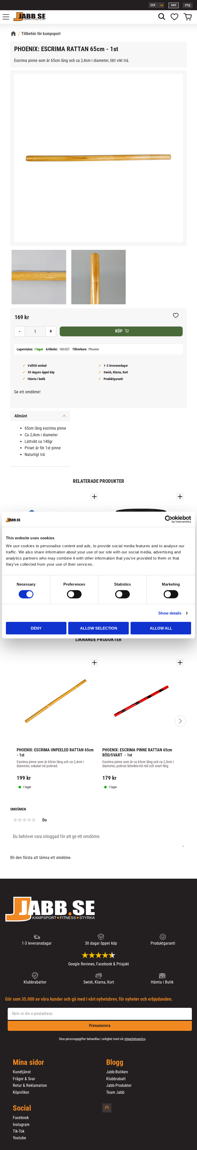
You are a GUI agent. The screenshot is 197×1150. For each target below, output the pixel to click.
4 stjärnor (29, 820)
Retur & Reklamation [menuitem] (30, 1085)
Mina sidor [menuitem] (28, 1062)
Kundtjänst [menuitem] (22, 1072)
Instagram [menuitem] (21, 1124)
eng (187, 5)
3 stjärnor (24, 820)
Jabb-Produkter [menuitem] (119, 1085)
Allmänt (20, 416)
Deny (36, 628)
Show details (169, 613)
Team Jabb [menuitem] (115, 1092)
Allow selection (98, 628)
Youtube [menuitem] (19, 1138)
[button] (9, 17)
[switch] (74, 594)
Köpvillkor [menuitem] (21, 1092)
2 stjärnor (19, 820)
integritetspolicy (134, 1039)
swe (173, 5)
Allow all (161, 628)
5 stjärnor (33, 820)
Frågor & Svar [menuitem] (24, 1079)
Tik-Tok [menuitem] (18, 1131)
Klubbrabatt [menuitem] (116, 1079)
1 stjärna (15, 820)
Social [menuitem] (22, 1108)
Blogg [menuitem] (114, 1062)
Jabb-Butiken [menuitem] (117, 1072)
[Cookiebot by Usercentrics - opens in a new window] (168, 519)
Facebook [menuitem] (21, 1117)
